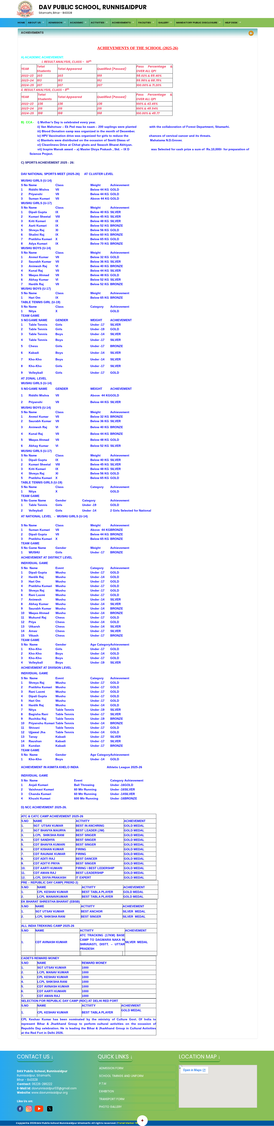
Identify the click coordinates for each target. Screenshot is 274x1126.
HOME (21, 22)
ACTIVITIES (97, 22)
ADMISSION (55, 22)
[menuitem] (21, 22)
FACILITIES (144, 22)
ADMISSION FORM (111, 1068)
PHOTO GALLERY (110, 1107)
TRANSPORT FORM (111, 1099)
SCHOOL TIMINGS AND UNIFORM (121, 1076)
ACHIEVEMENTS (121, 22)
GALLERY (163, 22)
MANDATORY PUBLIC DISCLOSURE (196, 22)
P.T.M (102, 1084)
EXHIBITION (106, 1091)
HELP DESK (231, 22)
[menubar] (130, 22)
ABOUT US (34, 22)
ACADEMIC (76, 22)
